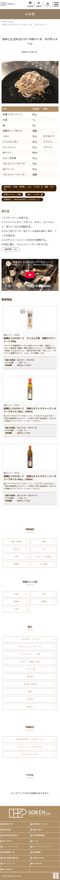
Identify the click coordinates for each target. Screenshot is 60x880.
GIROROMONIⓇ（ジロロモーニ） (27, 199)
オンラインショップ (41, 846)
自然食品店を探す (11, 835)
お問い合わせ (39, 858)
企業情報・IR (8, 852)
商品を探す (38, 830)
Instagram (7, 869)
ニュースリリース (10, 846)
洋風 (19, 194)
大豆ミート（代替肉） (43, 557)
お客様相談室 (39, 835)
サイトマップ (9, 863)
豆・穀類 (44, 187)
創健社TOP (8, 824)
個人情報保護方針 (11, 858)
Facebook (37, 863)
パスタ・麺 (38, 194)
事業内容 (7, 830)
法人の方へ (8, 841)
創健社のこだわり (40, 824)
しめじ (29, 187)
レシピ (36, 841)
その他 (36, 187)
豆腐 (16, 557)
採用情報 (37, 852)
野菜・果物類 (19, 187)
